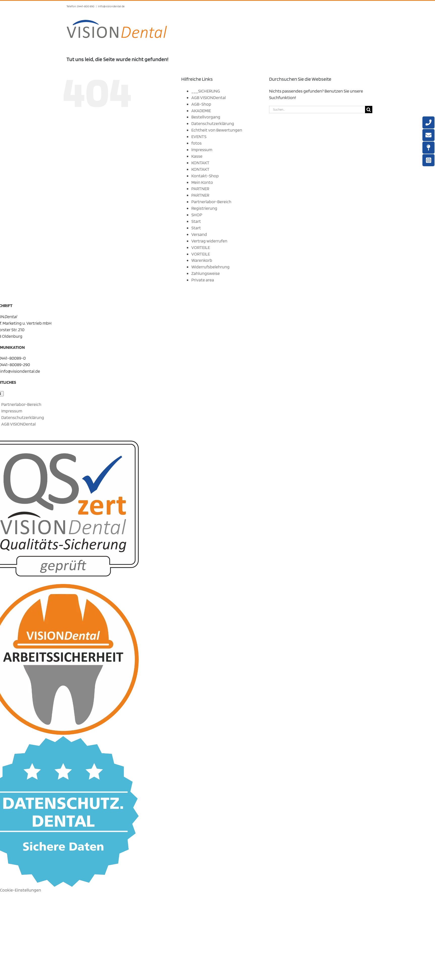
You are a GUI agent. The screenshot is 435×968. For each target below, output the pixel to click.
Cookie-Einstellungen (20, 890)
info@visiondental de (111, 6)
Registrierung (204, 208)
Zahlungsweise (205, 273)
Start (196, 221)
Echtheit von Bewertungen (216, 130)
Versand (199, 234)
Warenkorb (201, 260)
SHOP (196, 214)
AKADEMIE (201, 110)
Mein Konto (202, 182)
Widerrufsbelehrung (210, 266)
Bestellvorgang (205, 116)
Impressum (201, 149)
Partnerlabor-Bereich (211, 201)
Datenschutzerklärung (212, 123)
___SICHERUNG (205, 91)
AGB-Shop (201, 104)
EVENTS (198, 136)
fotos (196, 143)
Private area (202, 279)
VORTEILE (200, 247)
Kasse (196, 156)
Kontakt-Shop (205, 175)
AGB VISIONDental (208, 97)
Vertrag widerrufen (209, 240)
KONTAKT (200, 162)
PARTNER (200, 188)
